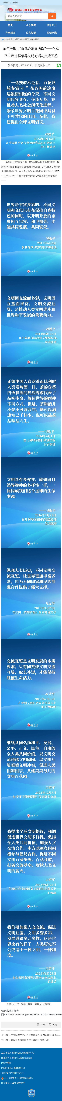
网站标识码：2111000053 (13, 1068)
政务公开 (52, 25)
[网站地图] (6, 1063)
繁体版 (15, 2)
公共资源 (31, 32)
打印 (42, 1024)
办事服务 (10, 32)
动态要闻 (31, 25)
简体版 (6, 2)
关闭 (54, 1024)
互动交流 (52, 32)
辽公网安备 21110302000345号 (18, 1078)
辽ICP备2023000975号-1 (12, 1073)
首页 (10, 25)
